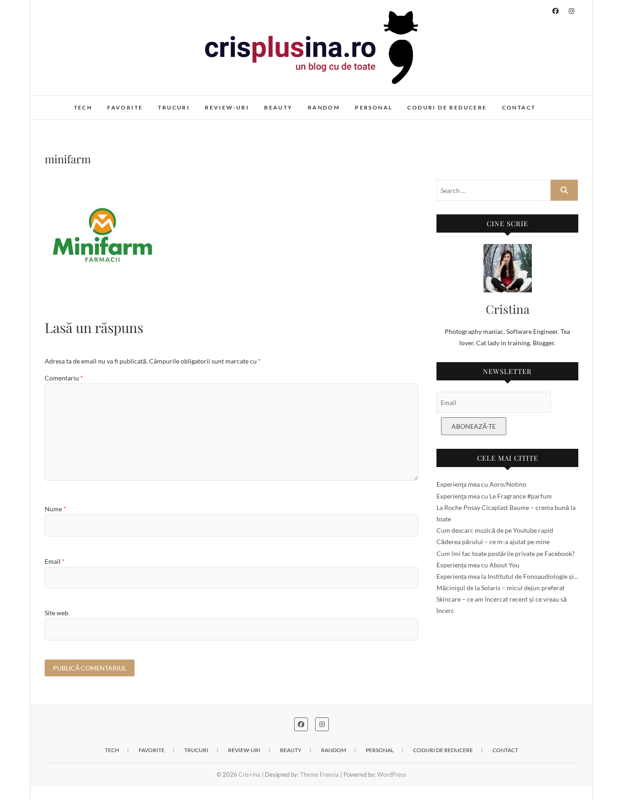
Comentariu (64, 378)
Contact (519, 107)
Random (324, 107)
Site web (56, 613)
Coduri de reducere (447, 107)
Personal (373, 107)
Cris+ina (66, 102)
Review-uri (227, 107)
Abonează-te (474, 426)
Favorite (125, 107)
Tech (83, 107)
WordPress (391, 774)
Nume (55, 509)
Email (55, 561)
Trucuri (174, 107)
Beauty (278, 107)
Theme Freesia (319, 774)
